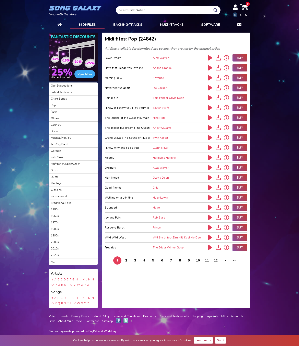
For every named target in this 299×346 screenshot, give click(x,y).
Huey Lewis (160, 198)
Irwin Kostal (160, 138)
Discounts (149, 316)
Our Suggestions (62, 86)
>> (234, 260)
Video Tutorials (59, 316)
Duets (55, 177)
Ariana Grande (162, 68)
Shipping (197, 316)
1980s (55, 229)
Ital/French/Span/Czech (66, 164)
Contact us (92, 321)
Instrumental (59, 196)
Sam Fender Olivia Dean (168, 98)
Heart (156, 208)
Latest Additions (61, 92)
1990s (55, 235)
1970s (55, 222)
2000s (55, 242)
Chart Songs (59, 99)
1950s (55, 209)
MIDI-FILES (87, 24)
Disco (54, 131)
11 (207, 260)
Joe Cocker (160, 88)
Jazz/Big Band (59, 144)
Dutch (55, 170)
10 (198, 260)
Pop (53, 105)
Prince (157, 228)
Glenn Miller (160, 148)
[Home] (59, 25)
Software (210, 24)
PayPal (92, 331)
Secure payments (60, 331)
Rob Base (159, 218)
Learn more (203, 340)
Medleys (56, 183)
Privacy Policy (80, 316)
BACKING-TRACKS (127, 24)
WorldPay (110, 331)
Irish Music (57, 157)
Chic (155, 188)
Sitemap (107, 321)
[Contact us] (239, 25)
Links (52, 321)
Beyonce (158, 78)
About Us (237, 316)
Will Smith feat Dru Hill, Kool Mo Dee (177, 237)
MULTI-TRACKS (172, 24)
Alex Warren (161, 58)
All (53, 262)
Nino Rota (159, 118)
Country (56, 125)
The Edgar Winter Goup (168, 247)
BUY (240, 58)
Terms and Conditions (126, 316)
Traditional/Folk (61, 203)
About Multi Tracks (70, 321)
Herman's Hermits (164, 158)
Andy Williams (162, 128)
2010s (55, 248)
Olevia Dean (161, 178)
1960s (55, 216)
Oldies (55, 118)
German (56, 151)
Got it (220, 340)
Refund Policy (100, 316)
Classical (56, 190)
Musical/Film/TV (61, 138)
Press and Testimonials (174, 316)
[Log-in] (235, 7)
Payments (212, 316)
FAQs (224, 316)
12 (216, 260)
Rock (54, 112)
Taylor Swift (161, 108)
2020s (55, 255)
